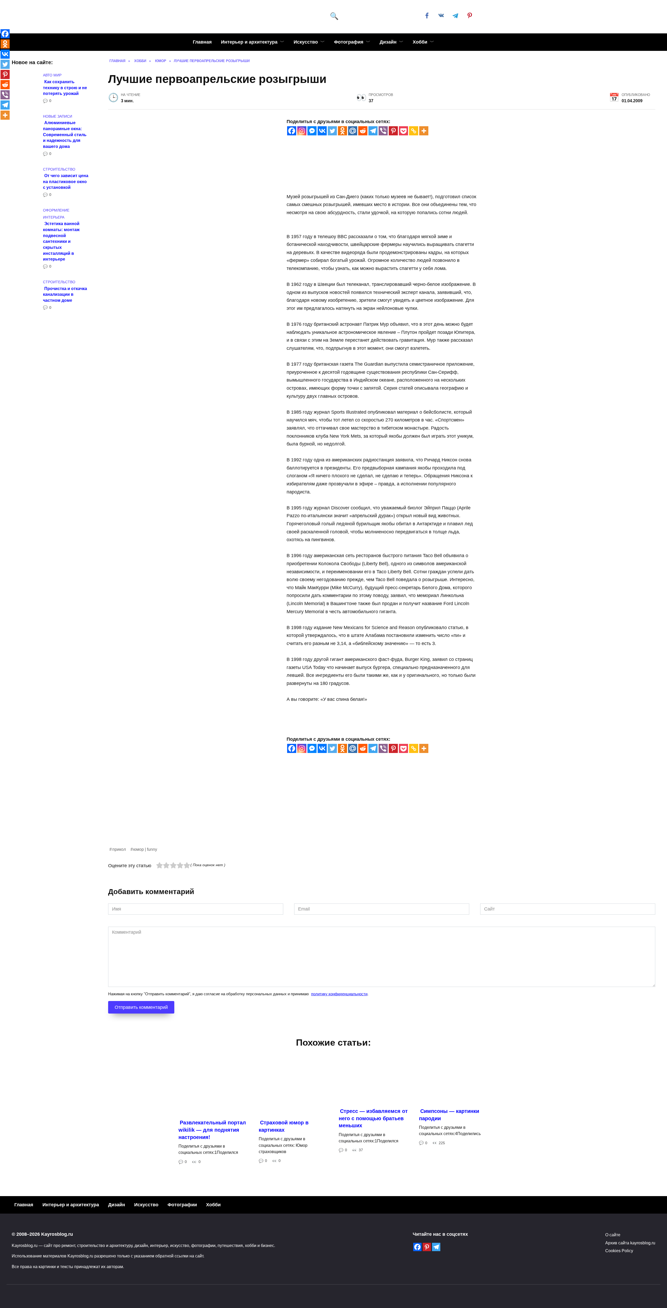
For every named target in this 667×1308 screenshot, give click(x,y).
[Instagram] (301, 130)
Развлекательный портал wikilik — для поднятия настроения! (212, 1130)
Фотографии (182, 1204)
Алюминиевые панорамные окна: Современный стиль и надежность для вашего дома (65, 134)
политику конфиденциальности (339, 994)
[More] (423, 130)
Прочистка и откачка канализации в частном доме (65, 294)
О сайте (612, 1234)
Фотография (348, 42)
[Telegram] (373, 130)
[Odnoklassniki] (342, 130)
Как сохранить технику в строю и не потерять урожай (65, 87)
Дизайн (388, 42)
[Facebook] (291, 130)
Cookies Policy (619, 1250)
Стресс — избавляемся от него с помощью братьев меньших (373, 1118)
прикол (119, 849)
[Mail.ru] (352, 130)
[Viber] (383, 130)
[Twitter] (332, 130)
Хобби (420, 42)
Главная (202, 42)
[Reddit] (362, 130)
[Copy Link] (413, 130)
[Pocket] (403, 130)
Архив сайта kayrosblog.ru (630, 1242)
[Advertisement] (264, 809)
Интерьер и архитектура (249, 42)
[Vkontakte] (322, 130)
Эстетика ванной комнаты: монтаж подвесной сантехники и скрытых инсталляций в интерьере (61, 241)
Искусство (306, 42)
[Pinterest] (393, 130)
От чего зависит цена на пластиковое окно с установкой (65, 181)
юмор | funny (145, 849)
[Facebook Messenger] (312, 130)
